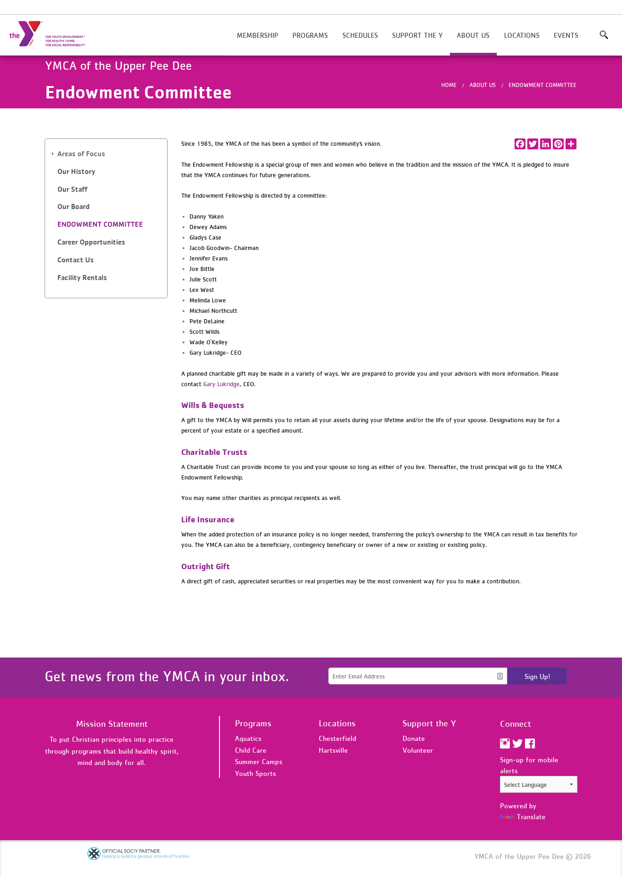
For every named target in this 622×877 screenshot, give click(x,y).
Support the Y (417, 35)
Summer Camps (258, 761)
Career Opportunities (91, 242)
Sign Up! (537, 676)
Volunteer (418, 750)
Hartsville (333, 750)
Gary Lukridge (221, 384)
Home (449, 85)
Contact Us (75, 259)
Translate (531, 816)
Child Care (250, 750)
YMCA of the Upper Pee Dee (52, 34)
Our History (76, 171)
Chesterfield (337, 738)
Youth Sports (255, 773)
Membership (257, 35)
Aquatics (248, 738)
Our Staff (72, 189)
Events (566, 35)
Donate (414, 738)
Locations (522, 35)
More (604, 35)
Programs (310, 35)
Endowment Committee (542, 85)
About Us (473, 35)
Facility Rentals (82, 277)
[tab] (106, 154)
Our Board (73, 206)
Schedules (360, 35)
